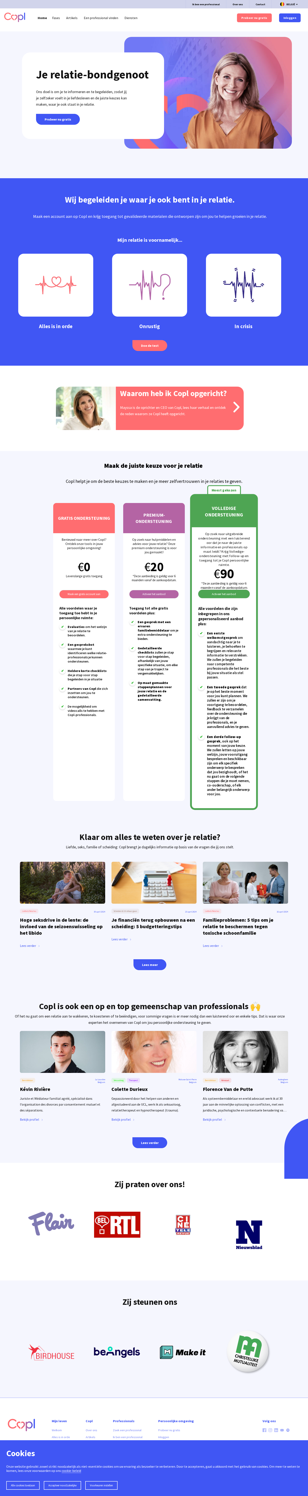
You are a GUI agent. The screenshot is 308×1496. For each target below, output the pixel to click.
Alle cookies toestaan (23, 1485)
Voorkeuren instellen (101, 1485)
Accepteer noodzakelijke (62, 1485)
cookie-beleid (71, 1471)
